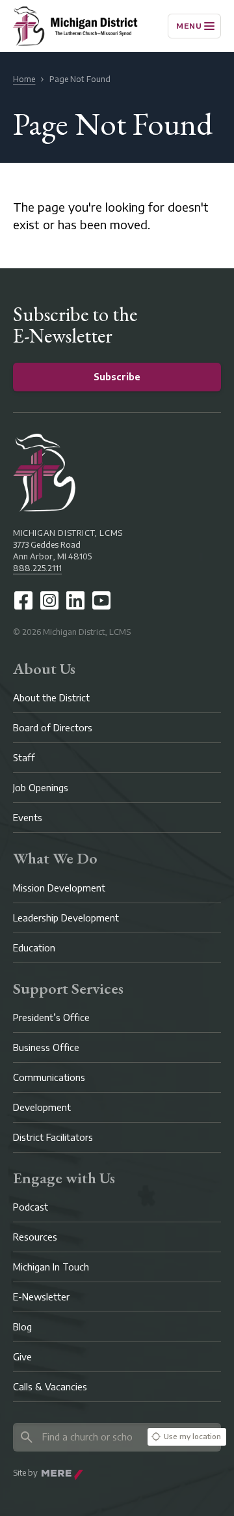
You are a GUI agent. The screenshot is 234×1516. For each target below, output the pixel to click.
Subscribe (117, 376)
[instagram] (49, 600)
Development (42, 1107)
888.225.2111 (37, 568)
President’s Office (51, 1017)
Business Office (46, 1047)
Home (24, 79)
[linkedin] (75, 600)
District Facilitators (53, 1137)
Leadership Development (66, 917)
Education (34, 947)
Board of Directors (52, 727)
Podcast (30, 1207)
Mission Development (59, 887)
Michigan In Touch (51, 1266)
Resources (35, 1236)
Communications (49, 1077)
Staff (24, 757)
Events (27, 817)
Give (22, 1356)
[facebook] (23, 600)
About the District (51, 697)
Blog (22, 1326)
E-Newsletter (41, 1296)
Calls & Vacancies (50, 1386)
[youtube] (101, 600)
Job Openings (40, 787)
